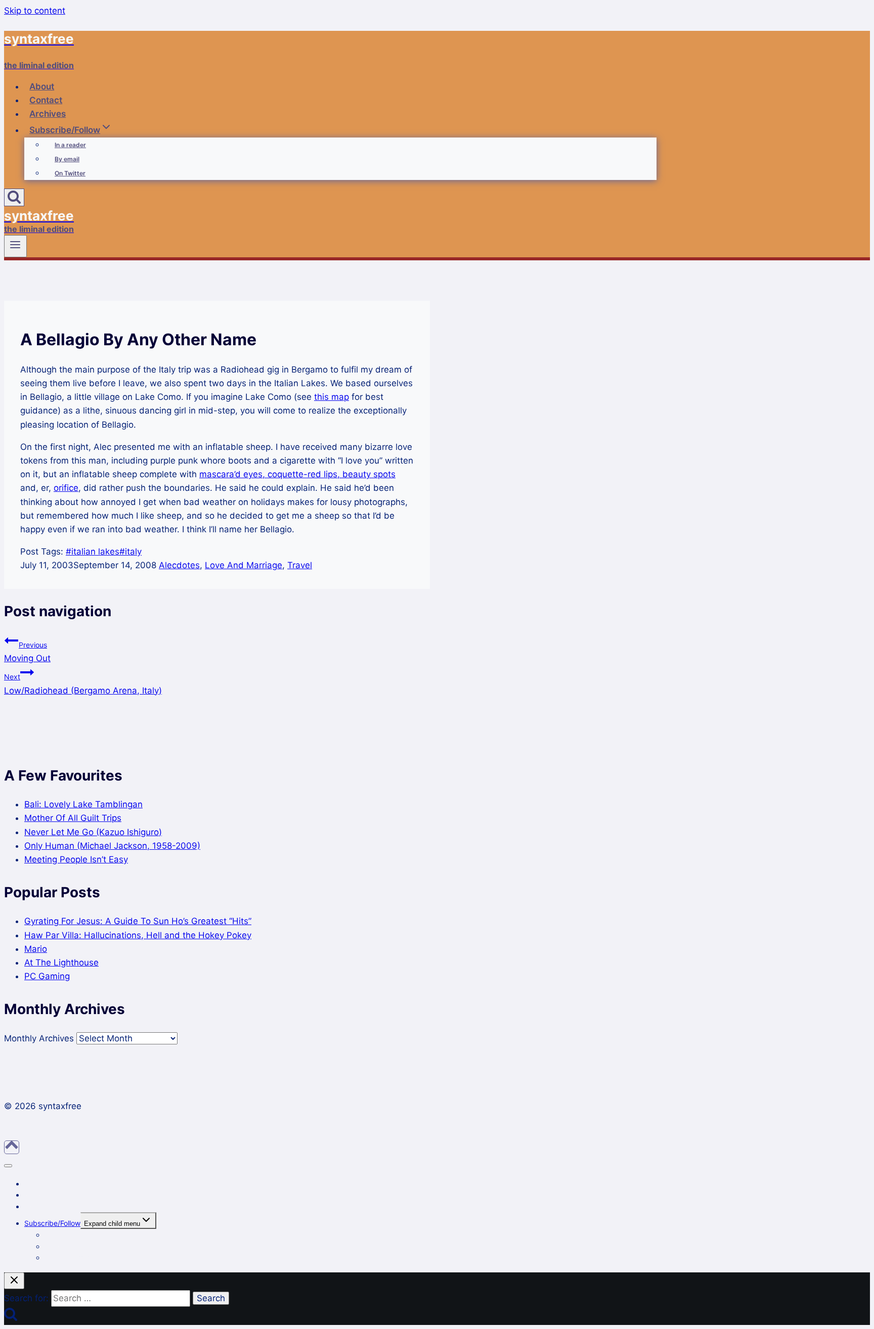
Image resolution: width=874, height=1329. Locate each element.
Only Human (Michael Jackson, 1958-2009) (112, 846)
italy (130, 551)
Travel (299, 565)
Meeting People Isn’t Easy (76, 859)
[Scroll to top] (11, 1147)
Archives (47, 114)
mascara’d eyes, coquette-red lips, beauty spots (297, 474)
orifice (66, 488)
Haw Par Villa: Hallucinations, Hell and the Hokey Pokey (137, 935)
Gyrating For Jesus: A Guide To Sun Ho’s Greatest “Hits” (137, 921)
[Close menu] (8, 1165)
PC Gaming (47, 976)
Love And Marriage (243, 565)
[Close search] (14, 1280)
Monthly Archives (39, 1038)
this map (331, 397)
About (41, 86)
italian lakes (92, 551)
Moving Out (27, 651)
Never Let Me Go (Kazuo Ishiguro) (93, 832)
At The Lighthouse (61, 962)
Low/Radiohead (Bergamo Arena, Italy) (83, 683)
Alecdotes (179, 565)
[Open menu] (15, 246)
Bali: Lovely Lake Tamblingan (83, 804)
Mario (35, 949)
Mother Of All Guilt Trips (72, 818)
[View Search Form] (14, 197)
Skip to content (34, 11)
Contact (45, 100)
